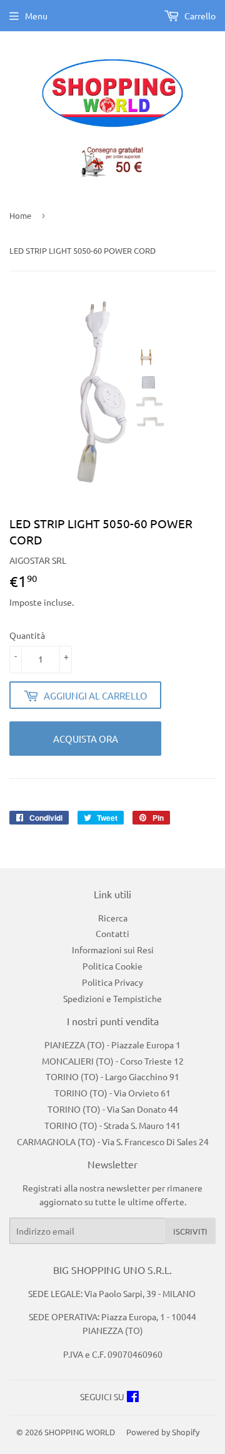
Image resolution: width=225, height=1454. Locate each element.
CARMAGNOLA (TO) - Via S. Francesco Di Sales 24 (113, 1141)
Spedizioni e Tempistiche (112, 998)
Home (20, 215)
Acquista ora (85, 739)
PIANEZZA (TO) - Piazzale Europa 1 (112, 1044)
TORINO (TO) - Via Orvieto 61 (112, 1092)
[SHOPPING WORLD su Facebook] (132, 1397)
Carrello (199, 15)
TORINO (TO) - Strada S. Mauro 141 (112, 1125)
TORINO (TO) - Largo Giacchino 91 (112, 1076)
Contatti (112, 933)
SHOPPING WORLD (79, 1431)
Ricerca (113, 917)
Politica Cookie (112, 965)
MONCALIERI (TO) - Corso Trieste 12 (113, 1060)
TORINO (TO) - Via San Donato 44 (113, 1109)
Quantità (27, 635)
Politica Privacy (112, 982)
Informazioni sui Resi (113, 949)
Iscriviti (190, 1231)
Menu (36, 15)
